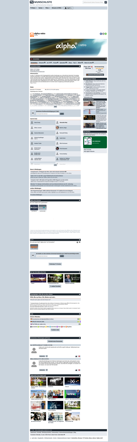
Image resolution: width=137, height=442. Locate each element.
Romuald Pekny (64, 133)
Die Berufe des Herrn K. (61, 96)
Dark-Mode (61, 434)
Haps (79, 102)
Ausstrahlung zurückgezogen (37, 71)
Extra (67, 100)
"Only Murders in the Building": (95, 94)
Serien (55, 438)
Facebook (33, 434)
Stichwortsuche (48, 438)
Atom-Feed (54, 434)
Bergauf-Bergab (46, 96)
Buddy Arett (37, 153)
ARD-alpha (56, 89)
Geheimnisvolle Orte (53, 283)
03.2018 (51, 89)
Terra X (67, 386)
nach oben (34, 438)
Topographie (68, 410)
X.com (42, 434)
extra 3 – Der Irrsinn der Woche (73, 399)
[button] (101, 34)
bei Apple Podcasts (89, 151)
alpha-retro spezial (34, 70)
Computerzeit (74, 97)
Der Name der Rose (36, 421)
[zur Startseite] (41, 1)
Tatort (32, 283)
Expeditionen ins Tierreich (54, 100)
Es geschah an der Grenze (69, 98)
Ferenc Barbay (63, 153)
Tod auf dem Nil (69, 421)
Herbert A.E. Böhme (65, 158)
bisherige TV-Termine (55, 264)
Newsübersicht (88, 97)
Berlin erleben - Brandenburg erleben (38, 387)
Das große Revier (57, 102)
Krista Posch (37, 148)
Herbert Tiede (37, 143)
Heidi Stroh (62, 138)
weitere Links (55, 330)
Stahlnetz (50, 386)
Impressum (33, 432)
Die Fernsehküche (67, 101)
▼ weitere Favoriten (55, 286)
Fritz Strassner (63, 148)
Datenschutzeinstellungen (66, 432)
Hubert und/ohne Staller (37, 399)
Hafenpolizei (70, 102)
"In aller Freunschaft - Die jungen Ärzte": (95, 90)
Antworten (42, 356)
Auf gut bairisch (37, 95)
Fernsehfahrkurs (41, 101)
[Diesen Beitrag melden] (47, 356)
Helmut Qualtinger (39, 137)
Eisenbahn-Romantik (53, 98)
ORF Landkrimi (52, 399)
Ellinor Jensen (38, 127)
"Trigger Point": (95, 87)
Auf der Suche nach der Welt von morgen (66, 93)
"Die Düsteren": (95, 84)
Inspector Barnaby (69, 283)
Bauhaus (70, 95)
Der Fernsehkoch (54, 101)
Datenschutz (55, 432)
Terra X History (52, 410)
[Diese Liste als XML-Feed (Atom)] (80, 242)
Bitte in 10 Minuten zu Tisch (47, 97)
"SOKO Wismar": (95, 81)
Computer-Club (63, 97)
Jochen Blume (38, 158)
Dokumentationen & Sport (63, 438)
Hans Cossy (37, 122)
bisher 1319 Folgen (35, 69)
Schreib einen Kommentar (55, 341)
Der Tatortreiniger (35, 410)
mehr (55, 106)
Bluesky (38, 434)
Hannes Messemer (39, 133)
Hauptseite (40, 438)
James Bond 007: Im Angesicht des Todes (56, 422)
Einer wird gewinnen (38, 98)
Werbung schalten (46, 432)
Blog (75, 432)
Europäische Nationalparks (37, 100)
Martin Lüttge (63, 127)
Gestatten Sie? (45, 102)
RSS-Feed (48, 434)
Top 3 (74, 63)
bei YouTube (88, 149)
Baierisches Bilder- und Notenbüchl (54, 95)
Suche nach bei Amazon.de (40, 299)
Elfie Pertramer (63, 143)
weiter (62, 113)
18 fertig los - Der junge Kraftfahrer (43, 93)
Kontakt (39, 432)
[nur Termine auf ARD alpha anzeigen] (34, 247)
